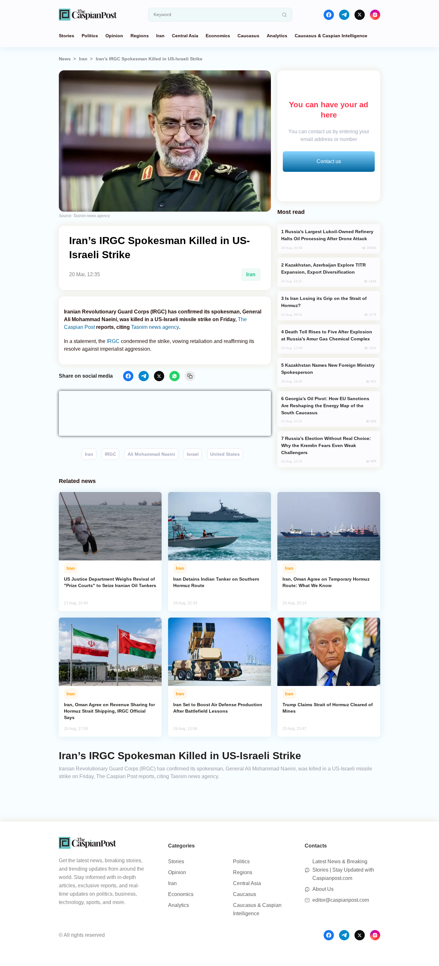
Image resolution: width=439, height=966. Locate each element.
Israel (193, 454)
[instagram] (375, 15)
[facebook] (329, 15)
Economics (218, 35)
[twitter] (359, 15)
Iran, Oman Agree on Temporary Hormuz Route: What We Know (326, 582)
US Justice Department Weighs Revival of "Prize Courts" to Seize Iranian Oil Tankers (110, 582)
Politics (90, 35)
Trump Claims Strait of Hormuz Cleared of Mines (327, 708)
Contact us (329, 161)
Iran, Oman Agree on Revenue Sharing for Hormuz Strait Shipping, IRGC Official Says (109, 711)
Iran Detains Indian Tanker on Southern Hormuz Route (216, 582)
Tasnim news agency (155, 327)
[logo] (88, 15)
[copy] (190, 376)
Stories (66, 35)
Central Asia (185, 35)
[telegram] (344, 15)
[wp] (174, 376)
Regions (139, 35)
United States (225, 454)
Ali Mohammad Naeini (151, 454)
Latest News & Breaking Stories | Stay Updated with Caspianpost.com (343, 870)
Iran (160, 35)
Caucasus (248, 35)
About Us (323, 889)
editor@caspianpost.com (340, 900)
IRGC (113, 341)
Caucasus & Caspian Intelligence (331, 35)
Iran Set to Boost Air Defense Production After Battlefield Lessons (217, 708)
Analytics (277, 35)
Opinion (114, 35)
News (65, 58)
